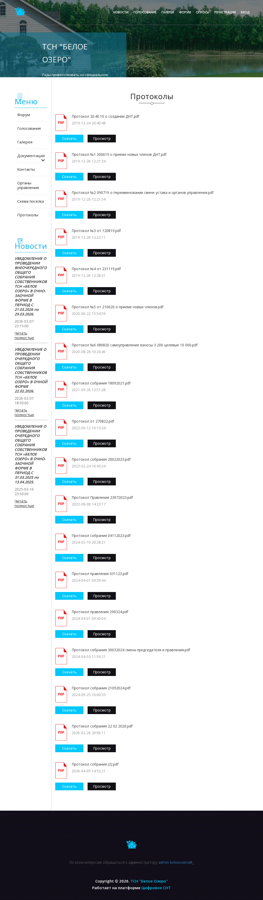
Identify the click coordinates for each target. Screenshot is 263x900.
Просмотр (102, 138)
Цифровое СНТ (156, 887)
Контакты (26, 169)
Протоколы (27, 214)
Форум (185, 12)
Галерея (168, 12)
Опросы (202, 12)
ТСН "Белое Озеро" (149, 881)
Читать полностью (24, 335)
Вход (245, 12)
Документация (31, 155)
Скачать (69, 138)
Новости (120, 12)
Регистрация (225, 12)
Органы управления (28, 185)
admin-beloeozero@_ (176, 862)
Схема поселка (30, 201)
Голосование (145, 12)
